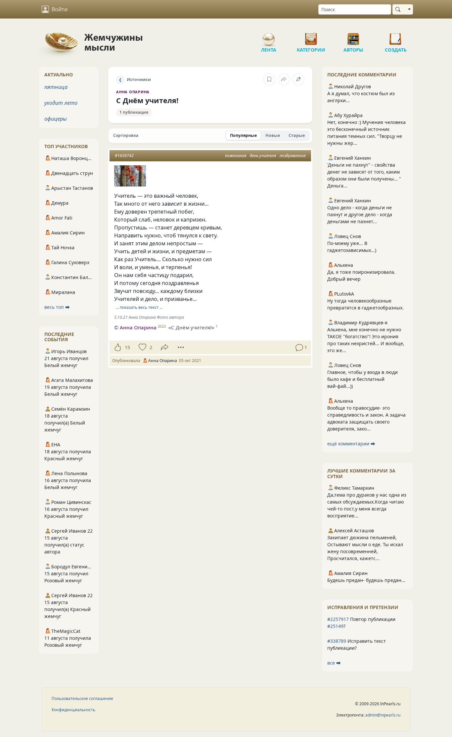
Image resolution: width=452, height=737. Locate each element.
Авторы (353, 36)
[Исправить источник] (298, 79)
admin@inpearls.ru (382, 715)
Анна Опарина (133, 91)
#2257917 (338, 619)
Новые (272, 135)
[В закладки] (269, 79)
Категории (311, 36)
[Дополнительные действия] (181, 347)
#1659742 (124, 155)
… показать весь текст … (139, 307)
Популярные (243, 135)
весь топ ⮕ (57, 307)
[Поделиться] (165, 347)
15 (127, 347)
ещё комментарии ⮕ (351, 443)
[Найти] (399, 9)
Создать (396, 36)
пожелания (235, 155)
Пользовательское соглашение (82, 698)
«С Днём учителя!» (191, 327)
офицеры (55, 118)
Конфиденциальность (73, 710)
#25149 (335, 626)
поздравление (293, 155)
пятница (56, 87)
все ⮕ (334, 663)
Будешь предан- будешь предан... (366, 580)
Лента (268, 36)
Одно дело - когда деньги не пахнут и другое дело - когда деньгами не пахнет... (359, 214)
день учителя (263, 155)
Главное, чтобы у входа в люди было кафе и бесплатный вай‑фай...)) (362, 379)
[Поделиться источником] (284, 79)
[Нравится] (117, 347)
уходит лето (60, 102)
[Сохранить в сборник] (141, 347)
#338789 (336, 641)
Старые (297, 135)
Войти (60, 9)
